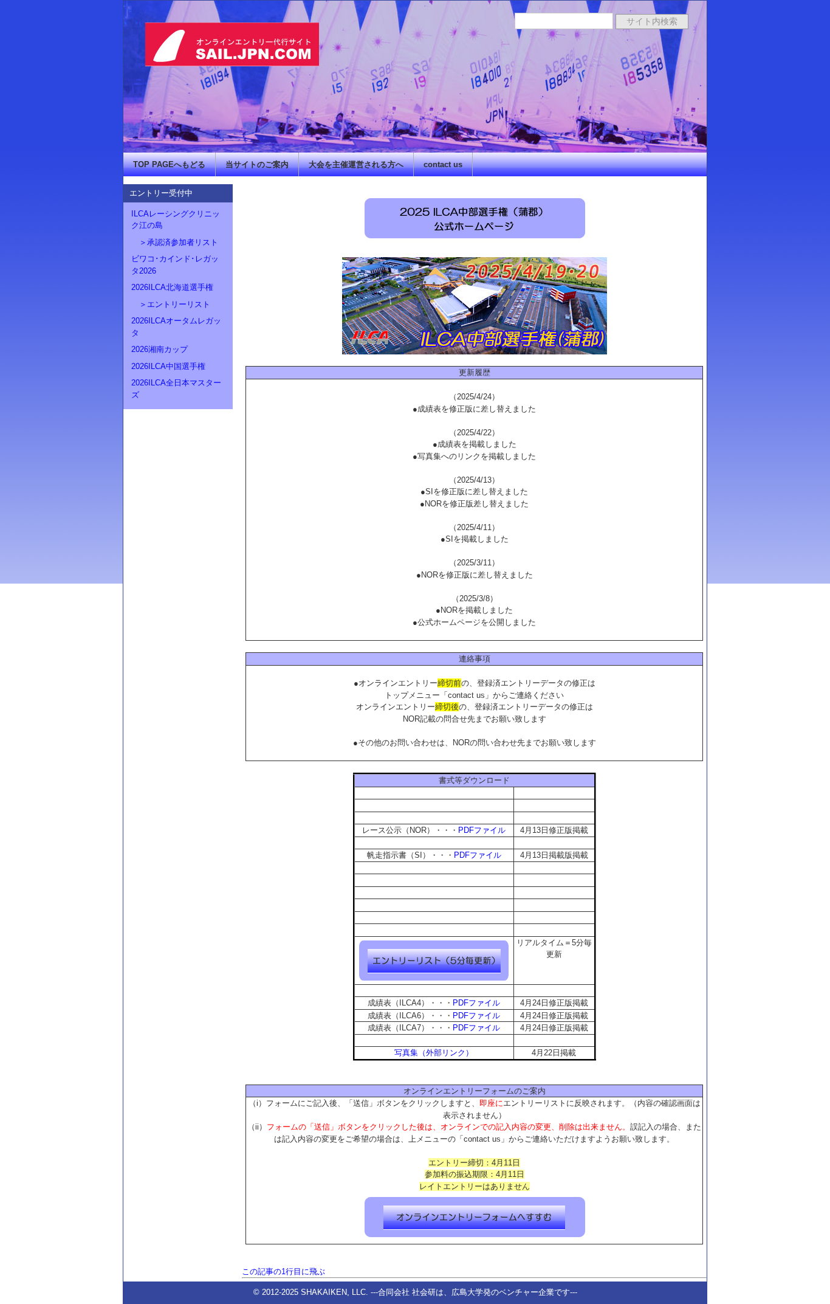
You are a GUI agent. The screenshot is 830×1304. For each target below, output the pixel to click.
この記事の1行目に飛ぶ (283, 1271)
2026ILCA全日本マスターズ (176, 388)
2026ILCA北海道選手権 (172, 287)
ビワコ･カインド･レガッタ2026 (175, 264)
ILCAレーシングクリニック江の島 (175, 219)
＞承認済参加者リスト (174, 242)
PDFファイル (482, 830)
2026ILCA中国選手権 (168, 366)
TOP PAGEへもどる (169, 164)
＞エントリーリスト (170, 304)
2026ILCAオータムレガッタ (176, 326)
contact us (443, 164)
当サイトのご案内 (257, 164)
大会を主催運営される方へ (356, 164)
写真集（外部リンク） (433, 1052)
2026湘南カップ (159, 349)
